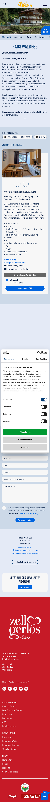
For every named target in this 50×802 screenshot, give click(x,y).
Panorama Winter (10, 741)
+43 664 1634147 (25, 547)
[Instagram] (4, 689)
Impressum (7, 714)
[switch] (44, 407)
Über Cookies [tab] (41, 359)
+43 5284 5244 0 (9, 656)
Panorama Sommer (11, 745)
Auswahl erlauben (25, 440)
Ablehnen (25, 447)
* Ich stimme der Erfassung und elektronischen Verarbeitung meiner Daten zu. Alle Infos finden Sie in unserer (26, 510)
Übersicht (6, 37)
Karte (29, 37)
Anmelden (25, 587)
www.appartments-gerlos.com (25, 553)
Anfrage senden (25, 520)
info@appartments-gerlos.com (25, 550)
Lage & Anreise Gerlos (12, 710)
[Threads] (26, 689)
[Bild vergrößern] (25, 21)
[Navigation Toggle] (45, 4)
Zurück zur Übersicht (26, 562)
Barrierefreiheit (9, 726)
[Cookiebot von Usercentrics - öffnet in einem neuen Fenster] (37, 352)
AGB (4, 722)
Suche (4, 4)
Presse (5, 764)
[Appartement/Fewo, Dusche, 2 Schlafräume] (21, 163)
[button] (25, 118)
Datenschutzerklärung (28, 513)
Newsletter (7, 760)
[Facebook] (10, 689)
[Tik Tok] (15, 689)
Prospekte (6, 737)
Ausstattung (40, 37)
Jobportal (6, 768)
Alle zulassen (25, 432)
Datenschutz (7, 718)
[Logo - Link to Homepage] (24, 4)
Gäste (42, 137)
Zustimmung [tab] (9, 359)
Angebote (18, 37)
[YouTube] (21, 689)
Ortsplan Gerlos (9, 749)
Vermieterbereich (10, 772)
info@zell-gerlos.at (10, 659)
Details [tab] (25, 359)
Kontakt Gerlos (8, 706)
